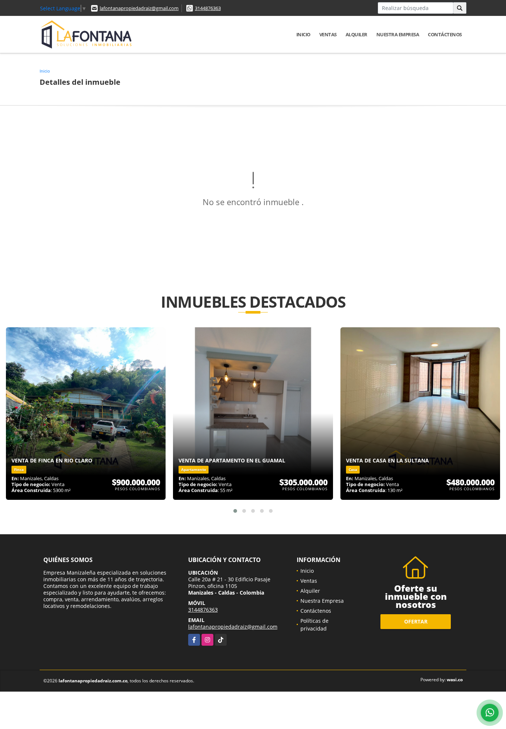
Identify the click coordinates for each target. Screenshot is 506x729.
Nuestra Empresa (397, 34)
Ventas (328, 34)
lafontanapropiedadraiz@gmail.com (139, 8)
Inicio (303, 34)
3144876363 (208, 8)
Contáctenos (445, 34)
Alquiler (356, 34)
